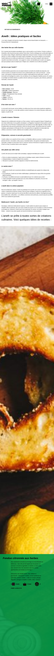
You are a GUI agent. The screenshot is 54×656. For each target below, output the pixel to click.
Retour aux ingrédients (12, 29)
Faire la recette (16, 588)
